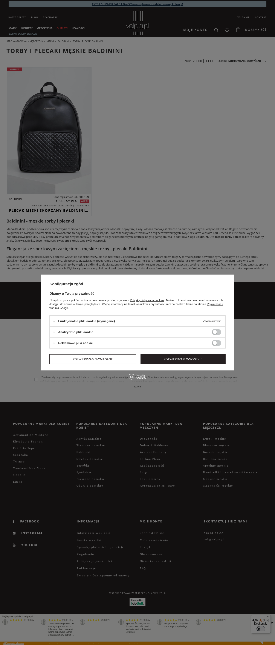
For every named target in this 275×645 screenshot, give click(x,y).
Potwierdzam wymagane (93, 359)
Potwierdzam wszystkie (183, 359)
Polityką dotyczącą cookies (147, 300)
